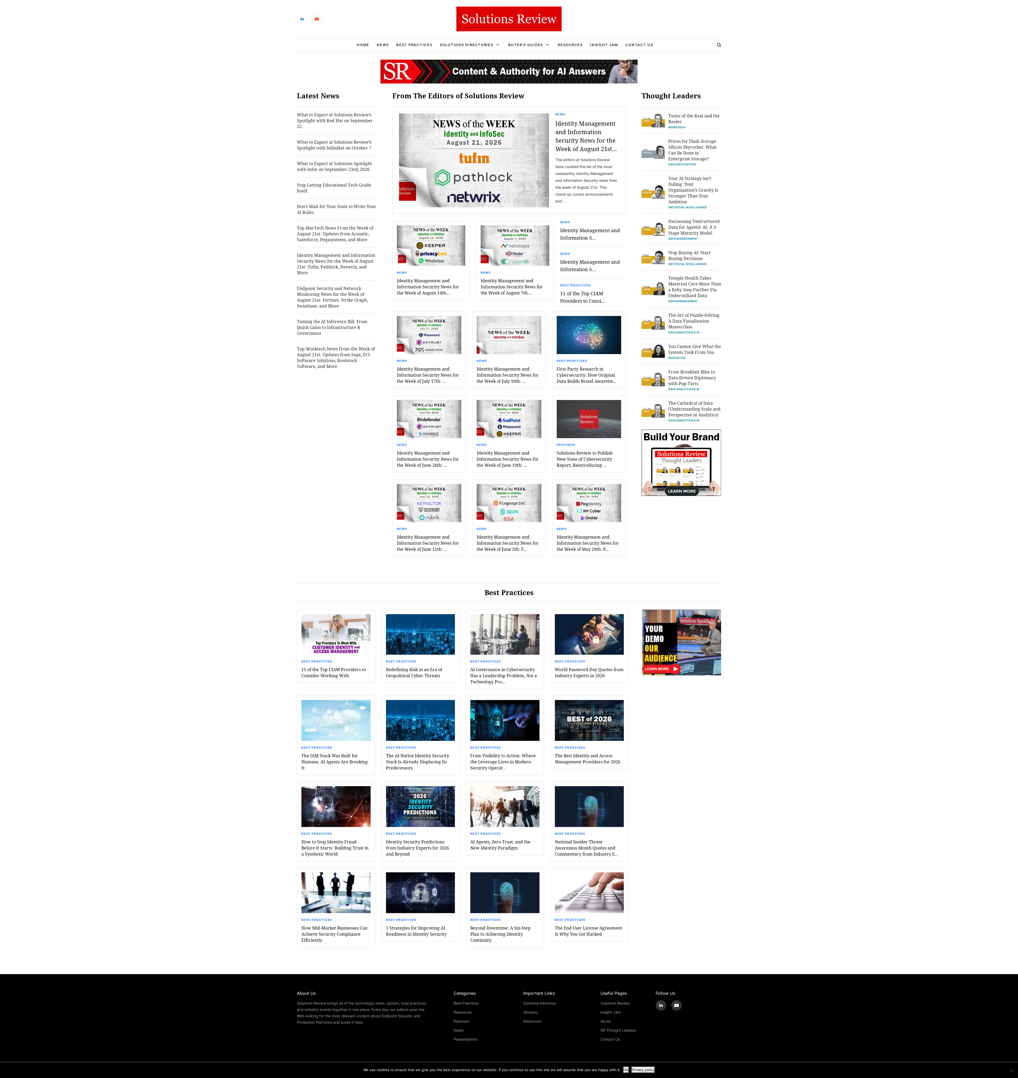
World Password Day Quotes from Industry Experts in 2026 (589, 672)
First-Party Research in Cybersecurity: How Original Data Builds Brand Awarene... (586, 375)
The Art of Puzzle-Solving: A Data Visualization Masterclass (694, 320)
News (383, 44)
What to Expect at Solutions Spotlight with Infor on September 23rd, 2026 (334, 166)
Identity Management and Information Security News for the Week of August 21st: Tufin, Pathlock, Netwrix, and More (336, 263)
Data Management (683, 238)
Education (676, 358)
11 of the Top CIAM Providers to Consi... (582, 297)
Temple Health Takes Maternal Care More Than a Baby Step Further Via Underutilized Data (694, 286)
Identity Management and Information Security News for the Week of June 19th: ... (508, 459)
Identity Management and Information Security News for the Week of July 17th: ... (428, 375)
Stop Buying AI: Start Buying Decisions (689, 255)
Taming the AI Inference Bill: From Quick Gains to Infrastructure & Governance (332, 327)
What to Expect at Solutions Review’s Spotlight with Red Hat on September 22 (335, 120)
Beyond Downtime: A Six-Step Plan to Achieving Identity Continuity (500, 934)
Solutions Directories (466, 44)
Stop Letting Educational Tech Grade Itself (334, 187)
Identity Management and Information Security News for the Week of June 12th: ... (428, 543)
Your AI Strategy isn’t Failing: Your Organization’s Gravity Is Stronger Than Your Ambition (693, 189)
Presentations (465, 1039)
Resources (570, 44)
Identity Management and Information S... (590, 234)
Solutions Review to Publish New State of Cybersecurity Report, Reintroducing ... (585, 459)
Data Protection (682, 164)
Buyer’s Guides (525, 44)
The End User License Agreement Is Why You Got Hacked (588, 931)
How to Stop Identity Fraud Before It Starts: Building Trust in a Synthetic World (334, 848)
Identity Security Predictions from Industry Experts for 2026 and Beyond (417, 848)
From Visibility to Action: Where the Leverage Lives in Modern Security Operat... (503, 762)
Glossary (530, 1012)
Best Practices (414, 44)
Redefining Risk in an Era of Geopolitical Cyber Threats (414, 672)
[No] (1011, 1070)
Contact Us (639, 44)
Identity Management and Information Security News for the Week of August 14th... (428, 287)
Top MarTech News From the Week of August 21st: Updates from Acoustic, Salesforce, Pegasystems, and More (335, 233)
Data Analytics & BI (684, 332)
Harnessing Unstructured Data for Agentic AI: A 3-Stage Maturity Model (694, 227)
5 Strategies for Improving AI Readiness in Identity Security (416, 931)
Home (363, 44)
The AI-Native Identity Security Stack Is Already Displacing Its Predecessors (417, 762)
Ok (626, 1070)
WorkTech (677, 127)
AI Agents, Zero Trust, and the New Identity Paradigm (500, 845)
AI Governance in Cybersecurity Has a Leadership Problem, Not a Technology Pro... (503, 675)
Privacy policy (643, 1070)
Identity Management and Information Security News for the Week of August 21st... (586, 136)
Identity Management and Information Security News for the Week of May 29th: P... (588, 543)
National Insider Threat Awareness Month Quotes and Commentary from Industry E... (586, 848)
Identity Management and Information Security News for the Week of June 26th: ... (428, 459)
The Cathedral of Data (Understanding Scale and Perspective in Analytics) (694, 408)
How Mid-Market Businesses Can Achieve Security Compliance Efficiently (334, 934)
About (605, 1021)
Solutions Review (615, 1003)
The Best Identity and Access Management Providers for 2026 (587, 758)
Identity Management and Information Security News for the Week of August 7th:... (512, 287)
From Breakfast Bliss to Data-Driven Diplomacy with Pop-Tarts (692, 377)
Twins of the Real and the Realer (694, 118)
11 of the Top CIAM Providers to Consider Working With (333, 672)
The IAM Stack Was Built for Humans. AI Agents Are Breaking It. (334, 762)
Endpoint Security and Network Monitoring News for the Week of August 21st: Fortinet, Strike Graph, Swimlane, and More (332, 297)
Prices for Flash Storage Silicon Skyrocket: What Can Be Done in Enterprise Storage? (692, 149)
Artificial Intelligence (687, 207)
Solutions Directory (539, 1003)
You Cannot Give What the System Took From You (694, 349)
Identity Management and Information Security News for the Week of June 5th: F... (508, 543)
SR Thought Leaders (618, 1030)
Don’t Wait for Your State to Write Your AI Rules (336, 209)
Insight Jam (604, 44)
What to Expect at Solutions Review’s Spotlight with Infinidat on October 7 (334, 145)
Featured (566, 444)
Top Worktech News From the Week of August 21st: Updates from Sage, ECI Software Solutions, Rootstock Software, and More (336, 357)
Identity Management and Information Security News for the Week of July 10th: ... (508, 375)
